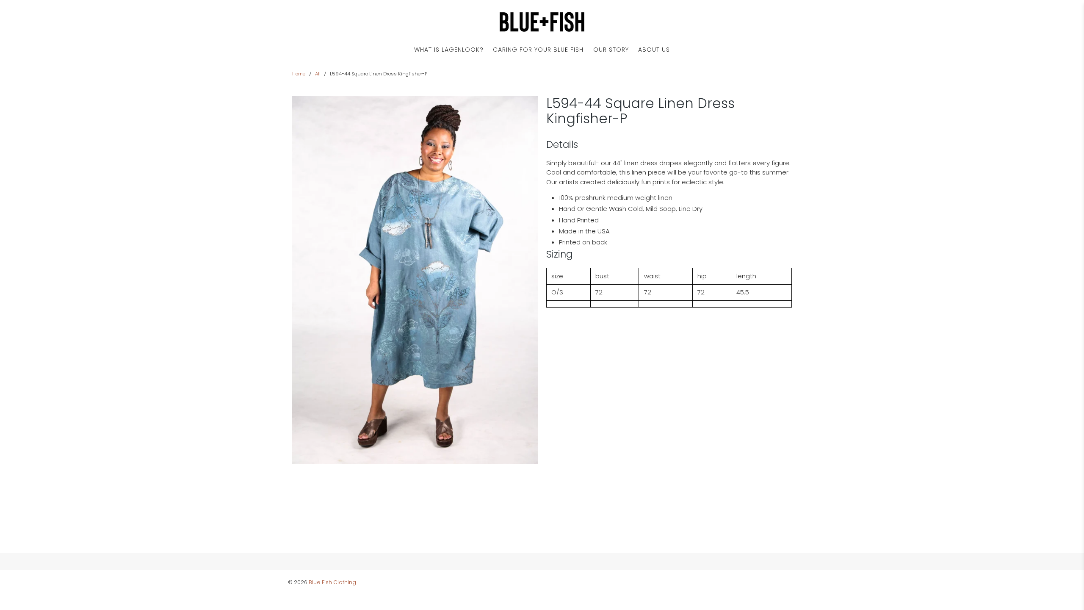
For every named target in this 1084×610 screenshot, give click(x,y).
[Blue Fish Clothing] (542, 22)
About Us (654, 49)
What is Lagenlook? (449, 49)
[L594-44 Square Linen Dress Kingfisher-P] (415, 280)
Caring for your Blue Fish (538, 49)
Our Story (611, 49)
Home (298, 74)
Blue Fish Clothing (332, 582)
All (318, 74)
